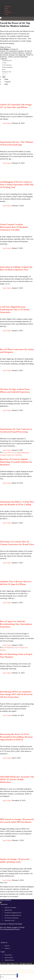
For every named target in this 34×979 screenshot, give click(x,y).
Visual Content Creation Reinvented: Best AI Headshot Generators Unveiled (14, 227)
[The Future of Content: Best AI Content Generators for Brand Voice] (7, 537)
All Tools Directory (7, 65)
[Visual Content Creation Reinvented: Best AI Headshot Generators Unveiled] (7, 220)
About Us (7, 945)
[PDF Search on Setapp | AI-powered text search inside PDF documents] (7, 815)
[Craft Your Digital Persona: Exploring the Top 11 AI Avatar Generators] (7, 302)
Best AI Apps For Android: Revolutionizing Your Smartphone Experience (16, 624)
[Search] (17, 975)
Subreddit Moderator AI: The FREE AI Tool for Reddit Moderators (17, 779)
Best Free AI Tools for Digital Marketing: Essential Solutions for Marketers (16, 462)
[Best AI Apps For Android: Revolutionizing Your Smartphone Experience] (7, 617)
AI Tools (4, 62)
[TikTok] (1, 902)
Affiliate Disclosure (9, 960)
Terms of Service (9, 957)
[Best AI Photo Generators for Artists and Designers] (7, 345)
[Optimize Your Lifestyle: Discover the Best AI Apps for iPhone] (7, 577)
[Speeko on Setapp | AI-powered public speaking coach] (7, 855)
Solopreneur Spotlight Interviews (13, 915)
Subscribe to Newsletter (10, 907)
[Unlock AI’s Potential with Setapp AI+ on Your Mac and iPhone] (7, 100)
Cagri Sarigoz (7, 123)
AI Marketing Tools (7, 60)
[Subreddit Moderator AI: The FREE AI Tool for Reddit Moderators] (7, 772)
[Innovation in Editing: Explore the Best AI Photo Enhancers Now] (7, 263)
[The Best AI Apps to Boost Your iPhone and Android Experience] (7, 385)
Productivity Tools (6, 71)
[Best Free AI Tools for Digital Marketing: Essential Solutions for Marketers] (17, 455)
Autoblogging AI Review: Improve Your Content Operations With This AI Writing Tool (17, 184)
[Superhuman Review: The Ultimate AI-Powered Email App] (7, 138)
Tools (6, 14)
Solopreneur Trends (9, 920)
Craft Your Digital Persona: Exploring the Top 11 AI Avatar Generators (15, 309)
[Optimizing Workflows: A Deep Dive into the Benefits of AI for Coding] (7, 497)
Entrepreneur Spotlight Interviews (13, 912)
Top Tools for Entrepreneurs (12, 918)
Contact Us (7, 948)
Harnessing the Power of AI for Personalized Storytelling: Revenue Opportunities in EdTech (16, 737)
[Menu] (0, 18)
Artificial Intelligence (7, 67)
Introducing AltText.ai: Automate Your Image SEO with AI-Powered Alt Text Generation (16, 694)
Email (3, 69)
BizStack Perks (8, 910)
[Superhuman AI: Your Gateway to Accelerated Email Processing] (7, 425)
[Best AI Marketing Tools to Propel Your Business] (17, 650)
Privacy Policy (8, 955)
